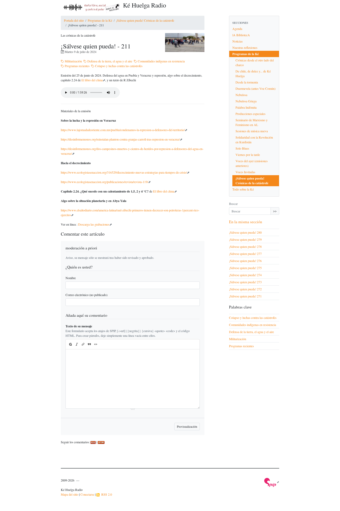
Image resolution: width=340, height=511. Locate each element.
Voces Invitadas (245, 172)
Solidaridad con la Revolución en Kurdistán (254, 139)
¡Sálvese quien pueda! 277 (245, 254)
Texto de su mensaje (79, 326)
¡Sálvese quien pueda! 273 (245, 282)
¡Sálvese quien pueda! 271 (245, 296)
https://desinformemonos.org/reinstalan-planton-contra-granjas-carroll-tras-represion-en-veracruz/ (120, 139)
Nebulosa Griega (246, 101)
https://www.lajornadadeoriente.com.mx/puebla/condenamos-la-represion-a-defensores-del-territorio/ (123, 130)
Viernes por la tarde (248, 155)
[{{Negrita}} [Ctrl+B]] (70, 344)
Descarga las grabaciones (93, 224)
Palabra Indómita (246, 107)
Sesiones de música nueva (252, 131)
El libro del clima (92, 80)
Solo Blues (242, 148)
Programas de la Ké (100, 20)
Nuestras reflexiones (244, 47)
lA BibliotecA (241, 35)
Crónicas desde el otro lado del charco (255, 62)
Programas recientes (77, 66)
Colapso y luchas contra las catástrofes (118, 66)
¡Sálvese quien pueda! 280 (245, 232)
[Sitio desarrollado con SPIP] (271, 482)
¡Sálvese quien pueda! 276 (245, 261)
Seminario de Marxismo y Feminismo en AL (252, 122)
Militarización (73, 61)
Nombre (71, 278)
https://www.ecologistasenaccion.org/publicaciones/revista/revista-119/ (104, 182)
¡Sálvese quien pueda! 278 (245, 246)
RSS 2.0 (106, 494)
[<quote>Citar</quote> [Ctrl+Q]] (89, 344)
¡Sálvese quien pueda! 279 (245, 239)
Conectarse (87, 494)
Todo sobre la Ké (243, 189)
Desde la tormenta (247, 82)
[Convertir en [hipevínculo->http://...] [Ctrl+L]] (83, 344)
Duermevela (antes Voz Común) (255, 88)
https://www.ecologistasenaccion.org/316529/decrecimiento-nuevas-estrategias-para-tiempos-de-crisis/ (124, 172)
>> (275, 211)
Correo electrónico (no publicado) (86, 295)
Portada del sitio (74, 20)
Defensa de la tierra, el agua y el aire (109, 61)
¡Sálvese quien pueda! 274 (245, 275)
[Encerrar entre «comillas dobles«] (95, 344)
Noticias (237, 41)
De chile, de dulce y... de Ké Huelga (253, 73)
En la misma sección (245, 221)
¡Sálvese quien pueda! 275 (245, 268)
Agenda (237, 29)
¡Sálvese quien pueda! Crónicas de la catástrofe (145, 20)
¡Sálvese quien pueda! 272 (245, 289)
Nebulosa (241, 95)
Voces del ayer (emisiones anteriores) (252, 163)
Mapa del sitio (69, 494)
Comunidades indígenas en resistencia (161, 61)
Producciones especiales (250, 114)
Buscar (233, 204)
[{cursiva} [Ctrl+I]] (77, 344)
